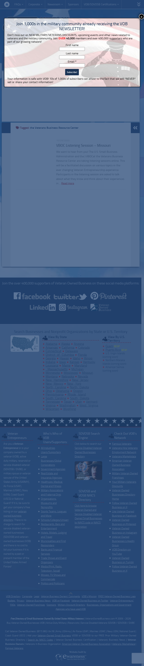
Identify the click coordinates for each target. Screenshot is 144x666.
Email (72, 61)
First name (72, 45)
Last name (72, 53)
